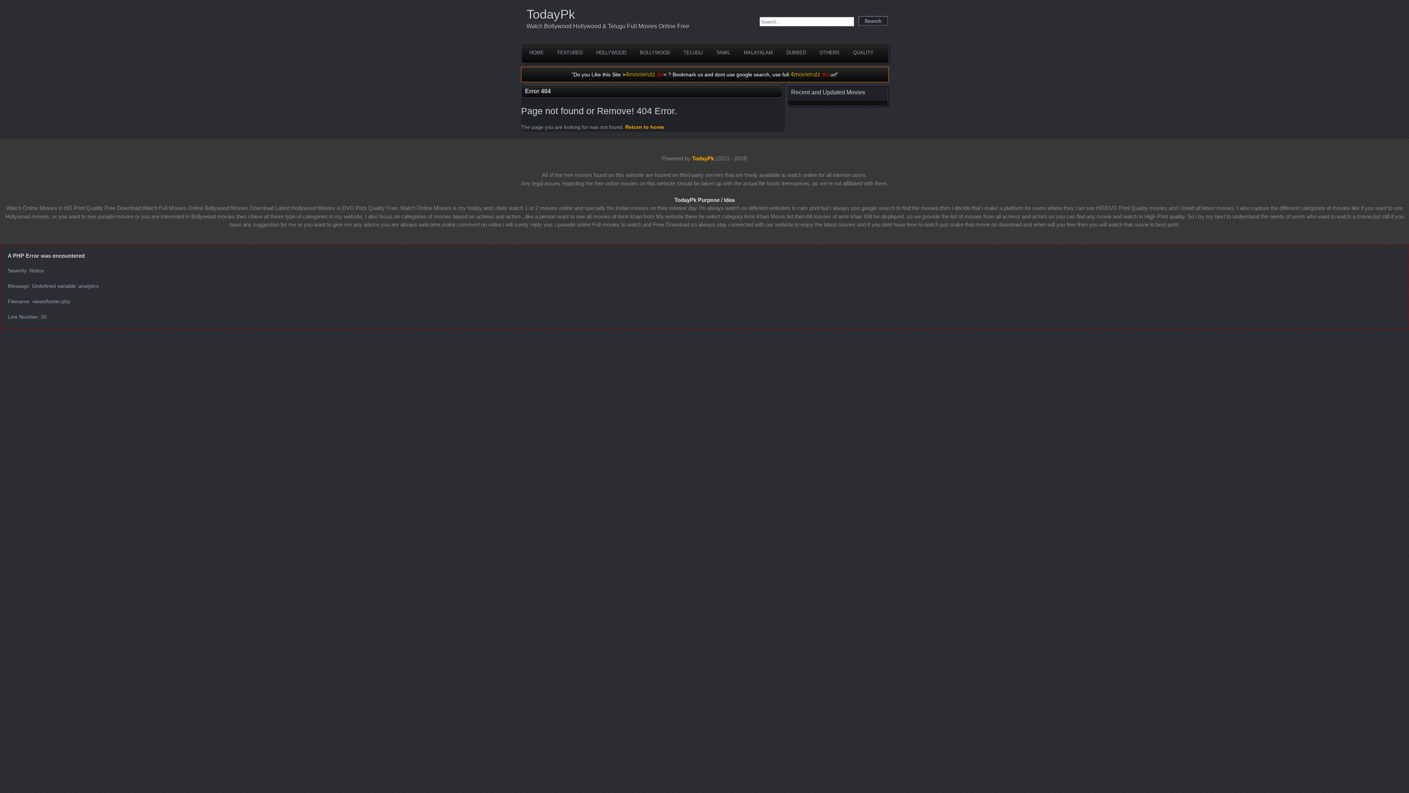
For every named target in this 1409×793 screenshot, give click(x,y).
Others (830, 52)
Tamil (723, 52)
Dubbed (796, 52)
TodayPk (551, 14)
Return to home (644, 127)
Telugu (693, 52)
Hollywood (611, 52)
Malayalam (758, 52)
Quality (863, 52)
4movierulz (644, 74)
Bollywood (655, 52)
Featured (570, 52)
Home (536, 52)
